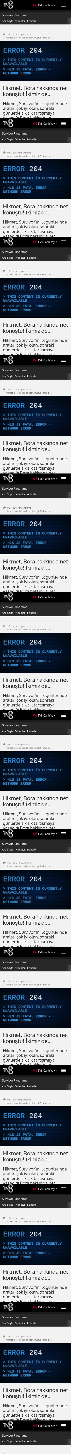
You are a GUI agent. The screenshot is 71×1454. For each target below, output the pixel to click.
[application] (35, 727)
